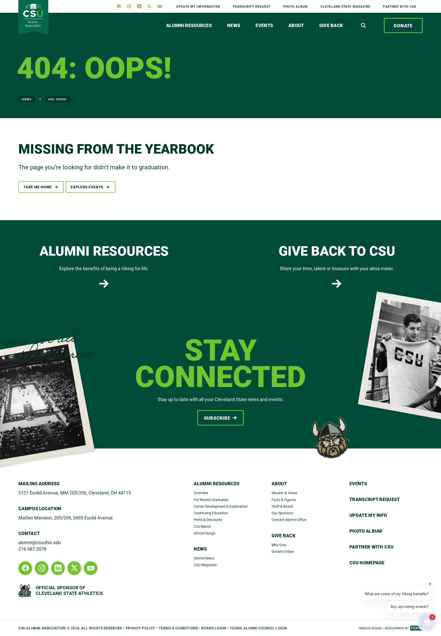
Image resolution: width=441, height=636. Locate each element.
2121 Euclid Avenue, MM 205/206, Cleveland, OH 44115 (74, 493)
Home (27, 99)
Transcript (252, 6)
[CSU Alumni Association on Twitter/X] (149, 6)
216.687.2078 (32, 549)
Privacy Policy (140, 628)
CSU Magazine (205, 564)
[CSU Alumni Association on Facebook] (118, 6)
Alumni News (204, 558)
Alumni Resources (189, 25)
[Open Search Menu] (363, 25)
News (233, 25)
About (296, 25)
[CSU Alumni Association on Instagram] (129, 6)
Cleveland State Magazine (345, 6)
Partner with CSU (399, 6)
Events (264, 25)
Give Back (331, 25)
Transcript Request (374, 499)
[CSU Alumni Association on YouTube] (159, 6)
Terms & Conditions (178, 628)
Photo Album (295, 6)
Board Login (213, 628)
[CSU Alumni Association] (33, 17)
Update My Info (198, 6)
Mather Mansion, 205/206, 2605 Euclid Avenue (65, 518)
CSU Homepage (367, 562)
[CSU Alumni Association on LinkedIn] (139, 6)
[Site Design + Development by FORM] (391, 628)
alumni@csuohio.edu (39, 542)
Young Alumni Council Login (258, 628)
